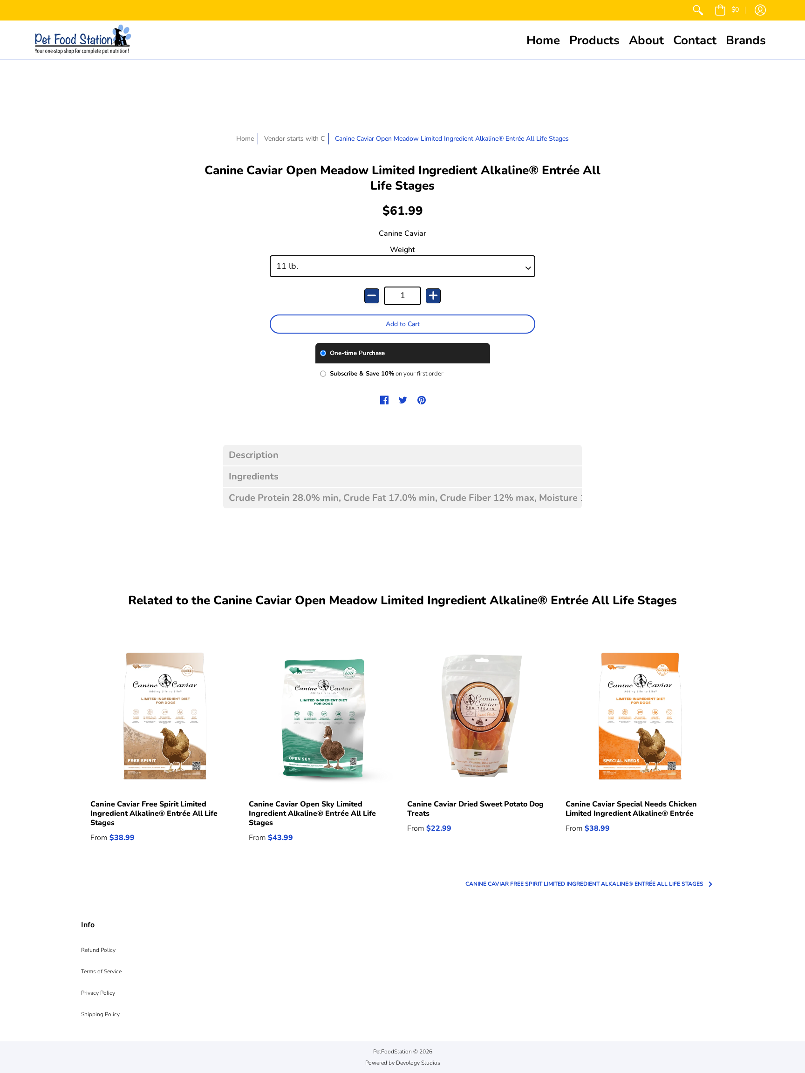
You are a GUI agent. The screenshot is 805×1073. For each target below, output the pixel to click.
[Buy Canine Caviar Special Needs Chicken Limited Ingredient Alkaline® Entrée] (640, 715)
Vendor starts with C (294, 138)
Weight (402, 250)
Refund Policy (98, 950)
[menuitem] (698, 10)
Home (245, 138)
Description (254, 455)
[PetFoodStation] (82, 40)
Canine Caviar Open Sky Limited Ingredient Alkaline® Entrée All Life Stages (312, 813)
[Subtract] (371, 295)
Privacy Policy (98, 993)
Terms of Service (101, 971)
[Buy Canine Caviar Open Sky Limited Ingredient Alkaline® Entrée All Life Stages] (323, 715)
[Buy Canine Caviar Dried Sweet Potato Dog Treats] (481, 715)
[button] (726, 10)
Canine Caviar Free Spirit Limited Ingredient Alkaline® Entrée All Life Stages (154, 813)
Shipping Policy (100, 1014)
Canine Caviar (402, 233)
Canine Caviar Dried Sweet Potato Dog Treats (475, 809)
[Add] (433, 295)
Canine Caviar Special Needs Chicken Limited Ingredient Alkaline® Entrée (631, 809)
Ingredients (254, 476)
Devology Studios (418, 1062)
